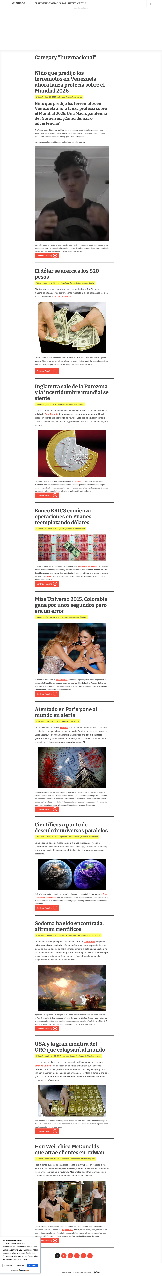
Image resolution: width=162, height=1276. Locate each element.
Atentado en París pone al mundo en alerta (66, 712)
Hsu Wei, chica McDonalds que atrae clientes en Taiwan (69, 1149)
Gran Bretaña (51, 414)
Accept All (32, 1265)
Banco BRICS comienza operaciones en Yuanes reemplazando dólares (63, 517)
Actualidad (61, 97)
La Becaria (40, 404)
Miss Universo (61, 679)
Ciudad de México (62, 296)
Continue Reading (44, 255)
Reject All (20, 1265)
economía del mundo (88, 566)
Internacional (71, 97)
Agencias (61, 404)
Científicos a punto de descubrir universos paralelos (71, 828)
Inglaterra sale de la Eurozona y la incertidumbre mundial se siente (72, 392)
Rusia (48, 576)
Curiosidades (71, 935)
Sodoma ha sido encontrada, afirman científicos (69, 926)
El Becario (40, 97)
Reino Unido (79, 481)
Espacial (84, 837)
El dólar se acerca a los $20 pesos (67, 274)
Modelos (83, 617)
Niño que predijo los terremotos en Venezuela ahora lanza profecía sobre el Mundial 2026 (70, 82)
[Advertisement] (81, 26)
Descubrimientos (74, 837)
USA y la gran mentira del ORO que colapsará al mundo (70, 1047)
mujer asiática (67, 1229)
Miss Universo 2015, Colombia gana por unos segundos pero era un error (71, 605)
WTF (93, 1158)
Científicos (89, 941)
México (79, 97)
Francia (64, 727)
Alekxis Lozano (41, 283)
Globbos (18, 3)
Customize (8, 1265)
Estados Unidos (84, 1056)
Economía (73, 283)
